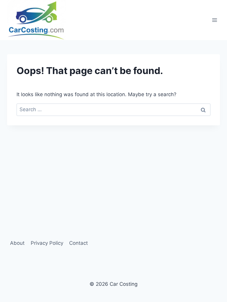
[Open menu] (214, 19)
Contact (78, 243)
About (17, 243)
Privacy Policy (47, 243)
